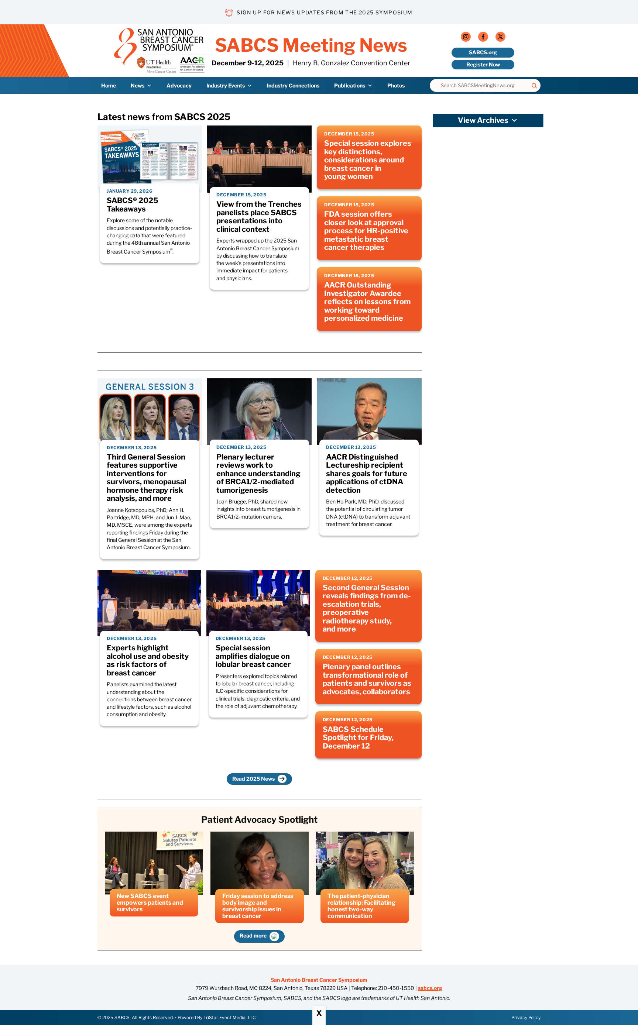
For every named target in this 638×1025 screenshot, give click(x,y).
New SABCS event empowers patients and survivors (150, 903)
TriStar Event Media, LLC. (230, 1017)
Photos (396, 85)
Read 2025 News (254, 778)
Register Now (483, 64)
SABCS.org (483, 52)
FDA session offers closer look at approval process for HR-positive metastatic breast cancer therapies (366, 231)
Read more (254, 935)
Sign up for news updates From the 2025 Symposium (324, 12)
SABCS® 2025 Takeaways (132, 204)
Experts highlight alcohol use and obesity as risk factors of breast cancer (148, 660)
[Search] (534, 85)
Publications (349, 85)
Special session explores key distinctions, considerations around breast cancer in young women (367, 160)
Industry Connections (293, 85)
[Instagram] (465, 38)
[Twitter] (500, 38)
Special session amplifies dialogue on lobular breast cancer (253, 656)
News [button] (137, 85)
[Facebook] (483, 38)
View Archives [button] (483, 120)
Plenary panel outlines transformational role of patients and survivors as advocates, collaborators (367, 679)
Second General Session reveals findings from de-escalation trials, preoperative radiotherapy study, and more (367, 608)
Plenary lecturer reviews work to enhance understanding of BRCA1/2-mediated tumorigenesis (258, 474)
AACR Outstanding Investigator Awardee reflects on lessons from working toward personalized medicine (367, 302)
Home (108, 85)
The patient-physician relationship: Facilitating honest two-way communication (361, 906)
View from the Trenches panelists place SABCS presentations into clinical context (259, 216)
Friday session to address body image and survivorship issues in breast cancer (257, 906)
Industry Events (225, 85)
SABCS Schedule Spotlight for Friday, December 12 (358, 737)
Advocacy (179, 85)
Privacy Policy (526, 1017)
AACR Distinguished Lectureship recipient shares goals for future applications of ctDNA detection (366, 474)
